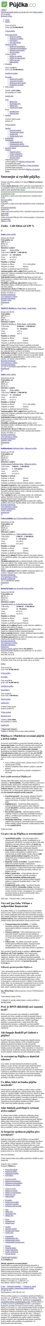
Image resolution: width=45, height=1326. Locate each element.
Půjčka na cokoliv (16, 56)
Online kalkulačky (16, 154)
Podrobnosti (5, 302)
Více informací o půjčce (9, 296)
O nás (3, 1286)
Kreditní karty (14, 111)
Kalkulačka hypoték (16, 85)
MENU (4, 10)
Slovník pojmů (15, 158)
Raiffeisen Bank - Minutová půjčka (19, 448)
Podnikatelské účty (16, 142)
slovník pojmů (6, 1002)
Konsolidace (5, 690)
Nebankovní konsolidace (18, 48)
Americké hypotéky (16, 81)
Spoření (8, 115)
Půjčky (7, 22)
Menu (10, 16)
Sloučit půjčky (15, 52)
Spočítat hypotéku (11, 73)
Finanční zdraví (10, 148)
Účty (7, 100)
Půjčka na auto (15, 60)
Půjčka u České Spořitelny (30, 165)
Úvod (7, 20)
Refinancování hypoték (18, 83)
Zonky (3, 250)
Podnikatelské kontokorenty (19, 146)
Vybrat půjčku (10, 31)
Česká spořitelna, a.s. (8, 534)
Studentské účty (15, 104)
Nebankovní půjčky (16, 39)
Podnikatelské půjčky (17, 144)
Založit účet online (16, 108)
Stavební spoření (15, 130)
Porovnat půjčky (6, 200)
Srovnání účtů (5, 219)
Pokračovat (5, 582)
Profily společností (16, 156)
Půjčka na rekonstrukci (17, 58)
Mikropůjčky (14, 62)
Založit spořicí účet (16, 136)
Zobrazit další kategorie (9, 729)
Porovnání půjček (11, 35)
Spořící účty (5, 703)
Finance (8, 150)
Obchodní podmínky (14, 1286)
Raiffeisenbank (6, 464)
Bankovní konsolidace (17, 46)
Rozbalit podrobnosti (8, 295)
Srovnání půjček (15, 42)
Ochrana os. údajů (29, 1286)
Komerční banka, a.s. (8, 604)
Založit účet (9, 96)
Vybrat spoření (10, 125)
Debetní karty (14, 113)
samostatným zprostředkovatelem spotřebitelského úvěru (21, 1301)
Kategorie (4, 16)
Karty (7, 1219)
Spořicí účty (14, 134)
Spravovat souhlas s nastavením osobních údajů (17, 1288)
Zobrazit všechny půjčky (9, 649)
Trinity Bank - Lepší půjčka (18, 308)
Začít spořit (5, 213)
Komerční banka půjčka (17, 588)
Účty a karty (9, 87)
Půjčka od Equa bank (27, 162)
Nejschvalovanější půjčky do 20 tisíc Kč (15, 12)
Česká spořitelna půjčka (17, 518)
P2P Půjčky (14, 41)
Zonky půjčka (8, 234)
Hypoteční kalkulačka (8, 207)
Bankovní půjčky (16, 37)
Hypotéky (8, 64)
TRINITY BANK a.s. (8, 324)
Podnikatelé (9, 138)
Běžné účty (13, 102)
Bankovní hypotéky (16, 79)
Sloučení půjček (10, 44)
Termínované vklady (17, 132)
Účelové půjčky (10, 1189)
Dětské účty (14, 106)
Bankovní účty (6, 716)
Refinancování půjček (17, 50)
